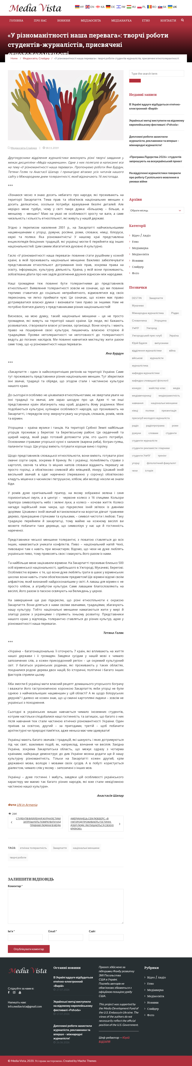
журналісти (157, 358)
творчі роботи (18, 857)
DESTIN (137, 298)
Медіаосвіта (91, 20)
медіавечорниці (141, 395)
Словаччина (139, 320)
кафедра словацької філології (150, 380)
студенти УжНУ (141, 455)
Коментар (15, 886)
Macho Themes (86, 1060)
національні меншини (86, 847)
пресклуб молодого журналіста (151, 418)
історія (149, 470)
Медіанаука (121, 20)
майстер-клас (157, 388)
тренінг (162, 455)
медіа (176, 388)
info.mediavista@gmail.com (25, 1006)
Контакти (168, 20)
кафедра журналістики (146, 373)
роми (175, 425)
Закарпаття (60, 847)
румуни (136, 433)
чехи (135, 470)
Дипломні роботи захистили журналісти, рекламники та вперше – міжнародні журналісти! (154, 141)
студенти (171, 433)
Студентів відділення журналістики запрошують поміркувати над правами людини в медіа (38, 822)
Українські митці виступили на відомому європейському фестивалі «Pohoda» (72, 1006)
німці (135, 410)
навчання (137, 403)
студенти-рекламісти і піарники (151, 448)
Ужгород (151, 328)
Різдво (175, 313)
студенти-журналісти (144, 440)
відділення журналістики (147, 350)
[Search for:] (156, 73)
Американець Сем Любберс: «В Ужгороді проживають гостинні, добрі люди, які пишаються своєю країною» (92, 823)
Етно (146, 20)
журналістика (140, 365)
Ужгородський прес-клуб (147, 335)
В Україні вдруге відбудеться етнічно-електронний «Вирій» (73, 981)
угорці (135, 463)
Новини (63, 20)
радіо (135, 425)
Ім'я (11, 931)
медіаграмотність (169, 395)
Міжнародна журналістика (148, 313)
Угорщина (160, 320)
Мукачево (138, 305)
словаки (153, 433)
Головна (16, 20)
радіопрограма (155, 425)
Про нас (40, 20)
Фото (135, 273)
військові (137, 358)
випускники (161, 343)
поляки (150, 410)
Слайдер (31, 147)
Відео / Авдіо (141, 235)
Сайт (92, 931)
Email (52, 931)
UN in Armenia (27, 805)
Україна (174, 335)
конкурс (136, 388)
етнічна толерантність (33, 847)
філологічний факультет (161, 463)
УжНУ (135, 328)
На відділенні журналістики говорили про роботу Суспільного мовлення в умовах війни (155, 177)
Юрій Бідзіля (139, 343)
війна (172, 350)
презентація (169, 410)
